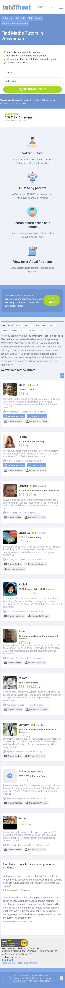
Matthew (23, 724)
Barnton (24, 104)
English (52, 326)
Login (40, 7)
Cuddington (35, 100)
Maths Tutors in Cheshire (15, 23)
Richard (23, 485)
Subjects (20, 18)
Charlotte (24, 532)
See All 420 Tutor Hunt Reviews (20, 963)
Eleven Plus (41, 326)
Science (13, 331)
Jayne (22, 771)
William (22, 678)
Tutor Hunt (7, 18)
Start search (53, 300)
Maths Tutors (35, 18)
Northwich (16, 104)
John (21, 631)
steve (21, 385)
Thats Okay (44, 980)
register (50, 350)
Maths (22, 331)
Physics (31, 331)
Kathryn (23, 818)
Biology (19, 326)
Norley (52, 100)
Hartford (44, 100)
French (4, 331)
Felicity (22, 436)
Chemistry (29, 326)
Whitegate (24, 100)
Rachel (22, 584)
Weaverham (5, 104)
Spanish (41, 331)
